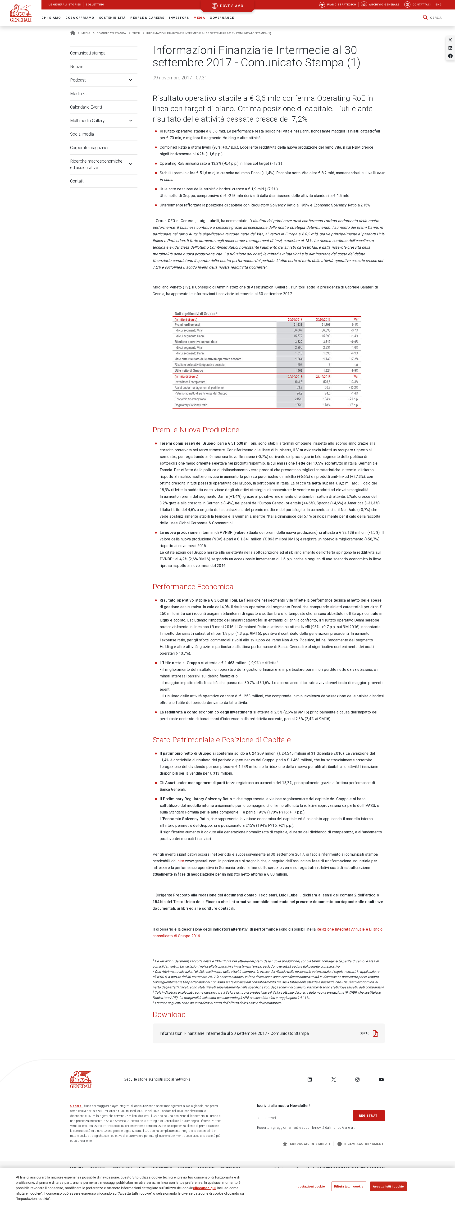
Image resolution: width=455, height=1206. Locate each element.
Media (86, 33)
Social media (82, 134)
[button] (432, 18)
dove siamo (231, 6)
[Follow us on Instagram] (357, 1079)
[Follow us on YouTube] (381, 1079)
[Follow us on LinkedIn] (309, 1079)
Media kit (78, 93)
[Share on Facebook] (450, 55)
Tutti (136, 33)
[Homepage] (72, 33)
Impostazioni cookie (309, 1186)
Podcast (78, 80)
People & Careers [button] (147, 17)
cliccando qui (204, 1188)
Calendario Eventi (86, 107)
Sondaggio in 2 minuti (310, 1144)
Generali (76, 1106)
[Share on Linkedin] (450, 47)
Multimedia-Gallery (87, 120)
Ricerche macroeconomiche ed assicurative (96, 164)
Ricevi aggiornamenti (364, 1144)
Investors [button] (179, 17)
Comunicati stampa (111, 33)
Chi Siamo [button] (51, 17)
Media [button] (199, 17)
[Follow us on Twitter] (333, 1079)
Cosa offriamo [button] (79, 17)
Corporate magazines (89, 147)
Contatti (77, 180)
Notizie (76, 66)
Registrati (369, 1115)
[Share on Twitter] (450, 40)
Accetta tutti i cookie (388, 1186)
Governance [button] (222, 17)
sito (180, 861)
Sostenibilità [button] (112, 17)
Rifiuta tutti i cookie (349, 1186)
